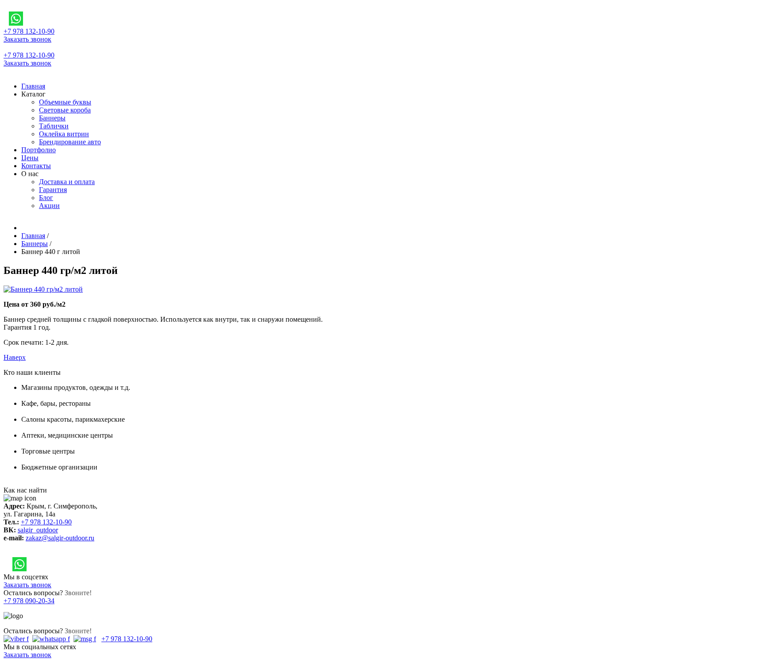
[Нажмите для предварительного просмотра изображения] (43, 289)
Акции (49, 205)
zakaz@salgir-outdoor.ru (60, 538)
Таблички (54, 126)
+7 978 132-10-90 (29, 31)
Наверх (15, 357)
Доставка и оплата (67, 181)
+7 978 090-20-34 (29, 600)
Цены (30, 158)
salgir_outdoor (38, 530)
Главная (33, 86)
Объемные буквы (65, 102)
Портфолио (38, 150)
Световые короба (65, 110)
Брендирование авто (70, 142)
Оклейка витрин (64, 134)
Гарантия (53, 189)
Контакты (36, 165)
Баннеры (52, 118)
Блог (46, 197)
